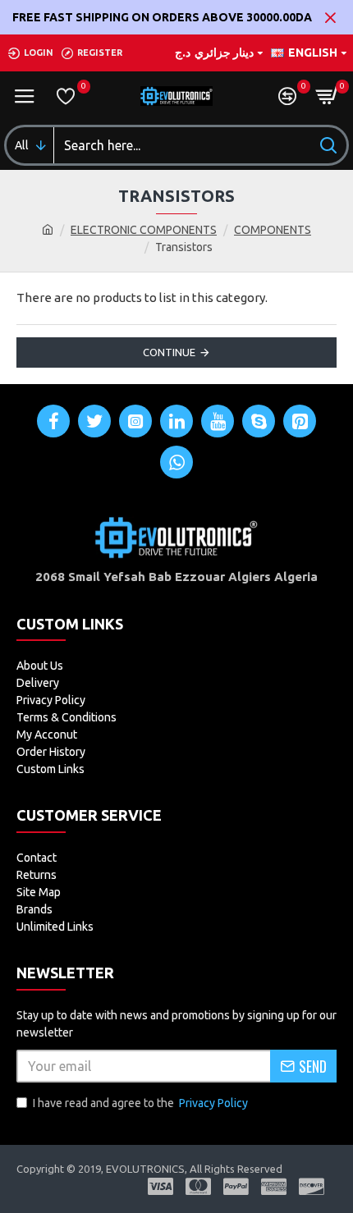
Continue (169, 352)
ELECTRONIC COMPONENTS (144, 229)
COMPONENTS (272, 229)
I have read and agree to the (140, 1103)
